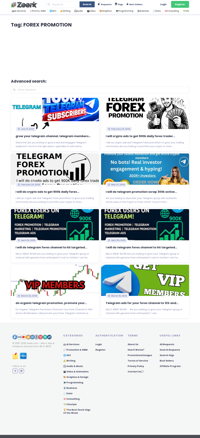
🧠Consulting (172, 10)
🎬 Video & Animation (76, 371)
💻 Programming (73, 382)
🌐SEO (53, 10)
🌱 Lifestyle (70, 404)
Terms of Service (138, 360)
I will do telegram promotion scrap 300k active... (141, 192)
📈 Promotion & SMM (75, 349)
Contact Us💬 (136, 371)
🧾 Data (67, 393)
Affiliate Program (170, 366)
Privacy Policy (136, 366)
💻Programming (124, 10)
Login (163, 4)
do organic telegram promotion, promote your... (51, 303)
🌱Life (186, 10)
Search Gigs (167, 355)
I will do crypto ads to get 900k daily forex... (47, 192)
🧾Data (157, 10)
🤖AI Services (19, 10)
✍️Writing (65, 10)
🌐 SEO (67, 355)
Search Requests (170, 349)
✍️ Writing (69, 360)
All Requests (167, 344)
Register (180, 4)
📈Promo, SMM (38, 10)
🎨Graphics (105, 10)
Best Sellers (167, 360)
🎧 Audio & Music (73, 366)
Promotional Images (140, 355)
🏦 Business (70, 388)
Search (87, 4)
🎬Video (91, 10)
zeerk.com (32, 343)
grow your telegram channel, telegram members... (53, 136)
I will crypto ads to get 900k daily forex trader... (140, 136)
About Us (133, 344)
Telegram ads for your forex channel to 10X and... (142, 303)
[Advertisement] (100, 52)
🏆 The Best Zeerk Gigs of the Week (76, 411)
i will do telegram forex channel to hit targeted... (51, 247)
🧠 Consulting (71, 398)
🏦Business (143, 10)
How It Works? (136, 349)
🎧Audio (78, 10)
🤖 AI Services (71, 344)
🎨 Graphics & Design (75, 377)
